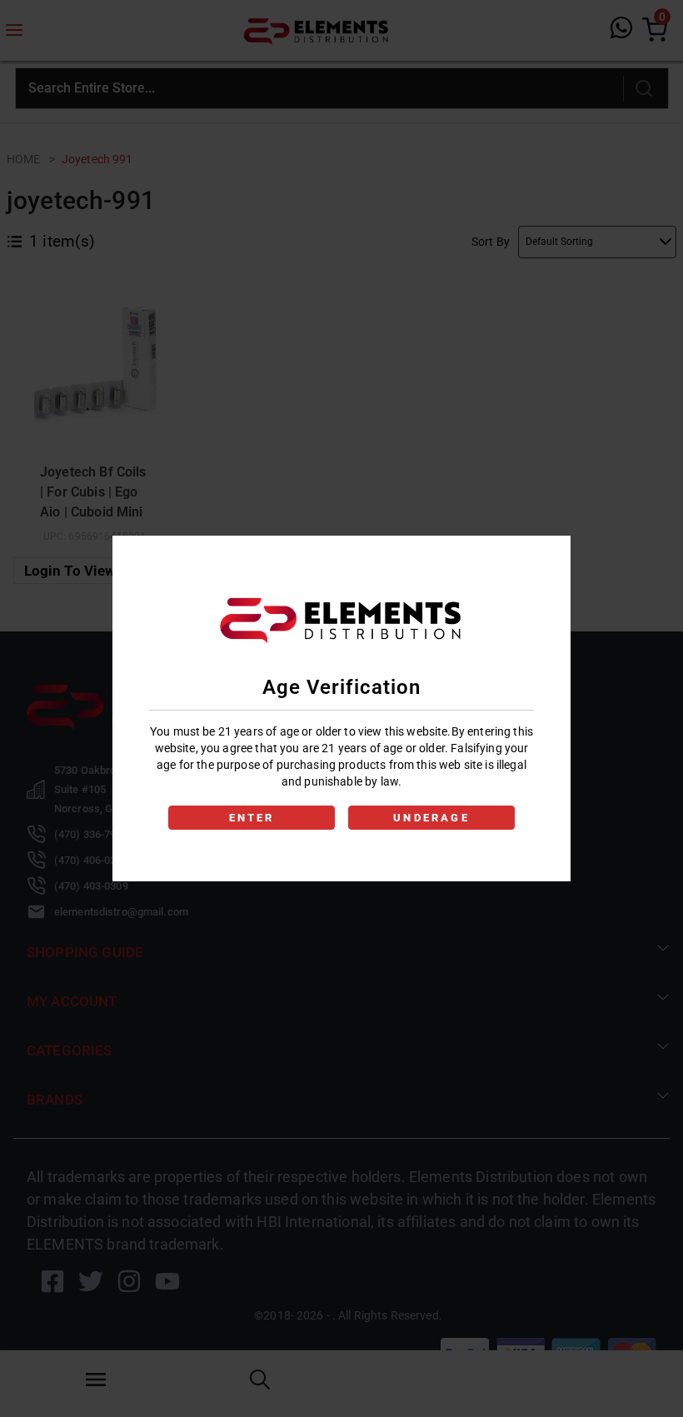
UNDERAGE (431, 817)
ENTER (252, 817)
